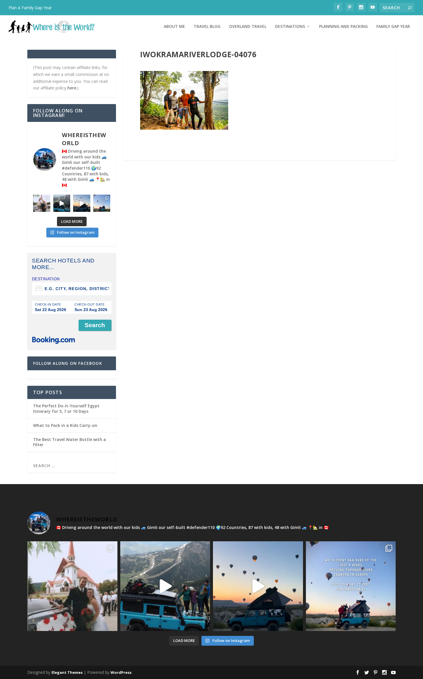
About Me (174, 26)
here (71, 88)
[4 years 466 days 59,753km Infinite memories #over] (81, 203)
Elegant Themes (67, 672)
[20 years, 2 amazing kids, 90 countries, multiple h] (41, 203)
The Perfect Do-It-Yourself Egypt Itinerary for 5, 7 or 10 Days (66, 408)
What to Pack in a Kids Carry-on (65, 425)
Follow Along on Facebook (67, 363)
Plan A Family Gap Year (30, 7)
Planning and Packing (343, 26)
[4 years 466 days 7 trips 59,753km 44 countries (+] (101, 203)
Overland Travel (247, 26)
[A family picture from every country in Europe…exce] (61, 203)
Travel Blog (207, 26)
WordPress (121, 672)
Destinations (290, 26)
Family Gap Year (393, 26)
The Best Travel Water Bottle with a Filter (69, 442)
